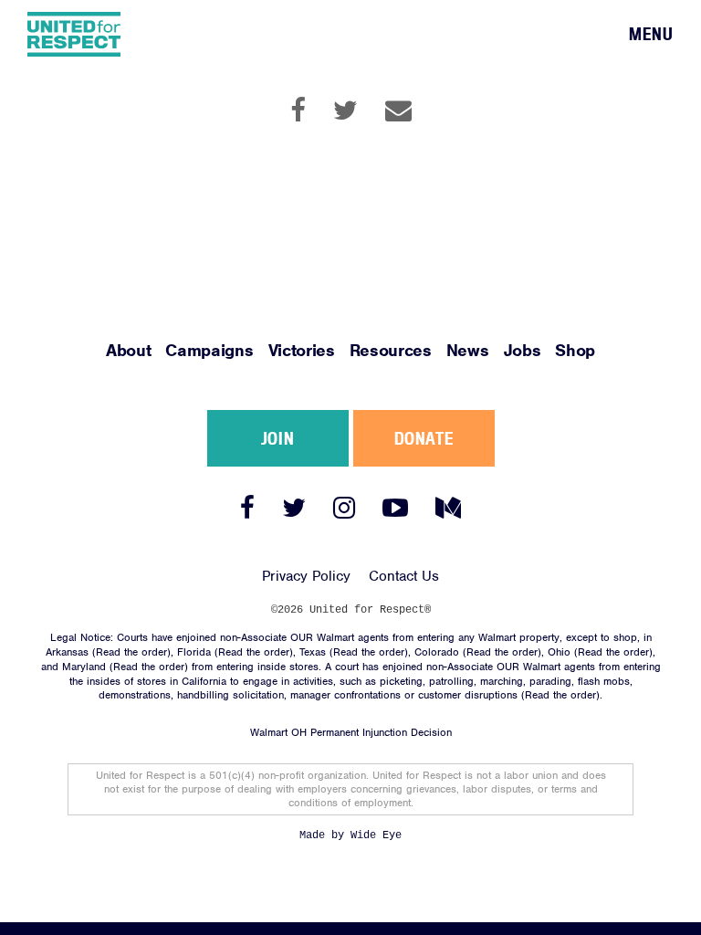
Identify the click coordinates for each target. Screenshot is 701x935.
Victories (301, 350)
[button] (651, 35)
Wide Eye (376, 835)
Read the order (131, 652)
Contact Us (404, 576)
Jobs (522, 350)
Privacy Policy (306, 576)
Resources (391, 350)
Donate (423, 438)
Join (277, 438)
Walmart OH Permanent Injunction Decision (351, 732)
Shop (575, 350)
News (467, 350)
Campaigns (209, 350)
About (128, 350)
